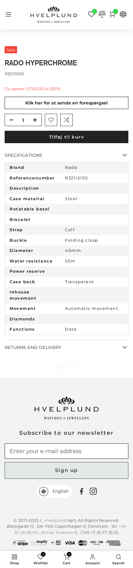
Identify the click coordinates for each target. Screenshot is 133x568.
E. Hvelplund (53, 520)
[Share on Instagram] (93, 491)
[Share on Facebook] (81, 491)
